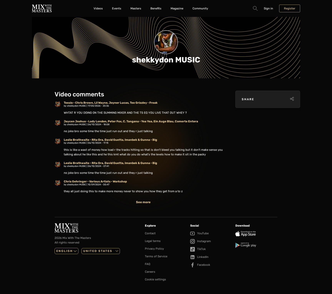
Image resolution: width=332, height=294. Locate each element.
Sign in (268, 8)
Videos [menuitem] (98, 8)
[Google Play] (256, 245)
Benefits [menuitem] (155, 8)
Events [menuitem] (116, 8)
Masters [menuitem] (135, 8)
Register (289, 8)
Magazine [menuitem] (177, 8)
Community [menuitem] (200, 8)
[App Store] (256, 233)
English (64, 251)
